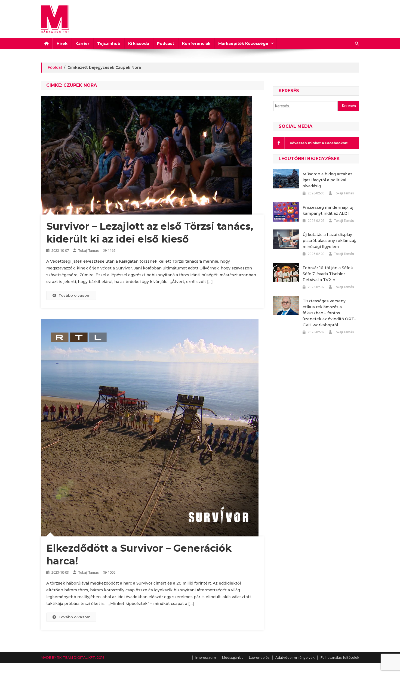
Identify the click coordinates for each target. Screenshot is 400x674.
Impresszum (205, 658)
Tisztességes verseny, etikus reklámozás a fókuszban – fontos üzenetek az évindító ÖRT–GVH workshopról (329, 313)
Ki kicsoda (138, 43)
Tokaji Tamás (88, 251)
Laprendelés (259, 658)
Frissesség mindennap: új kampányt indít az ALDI (328, 210)
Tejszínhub (108, 43)
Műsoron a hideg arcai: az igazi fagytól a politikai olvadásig (327, 180)
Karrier (82, 43)
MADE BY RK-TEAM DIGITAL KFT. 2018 (72, 658)
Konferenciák (196, 43)
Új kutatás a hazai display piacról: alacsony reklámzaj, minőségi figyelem (329, 240)
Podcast (165, 43)
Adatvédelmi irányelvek (295, 658)
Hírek (62, 43)
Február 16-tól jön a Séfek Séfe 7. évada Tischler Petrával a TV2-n (328, 273)
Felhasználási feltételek (340, 658)
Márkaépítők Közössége (243, 43)
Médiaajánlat (232, 658)
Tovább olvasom (75, 295)
